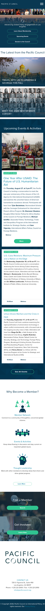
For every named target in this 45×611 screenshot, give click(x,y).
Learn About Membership (22, 31)
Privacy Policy (30, 606)
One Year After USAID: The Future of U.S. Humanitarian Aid (21, 181)
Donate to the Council (22, 42)
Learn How (22, 532)
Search (22, 508)
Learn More (21, 484)
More (21, 241)
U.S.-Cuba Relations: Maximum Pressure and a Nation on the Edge (22, 257)
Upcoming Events (22, 36)
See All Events (21, 372)
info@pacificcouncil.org (22, 590)
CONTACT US (22, 580)
